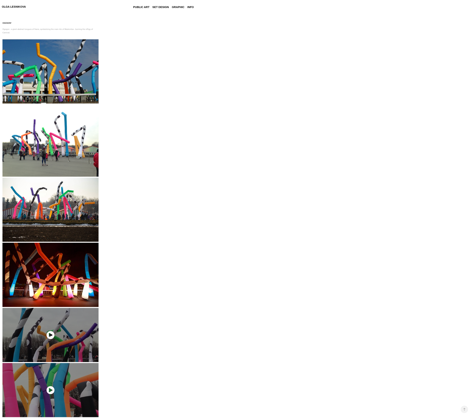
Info (190, 7)
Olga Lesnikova (14, 6)
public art (141, 7)
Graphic (178, 7)
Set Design (160, 7)
